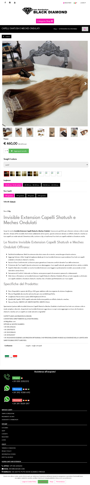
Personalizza (60, 482)
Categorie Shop (44, 21)
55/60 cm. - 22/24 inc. (51, 185)
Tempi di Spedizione (8, 413)
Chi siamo (5, 427)
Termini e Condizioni (9, 448)
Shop (55, 28)
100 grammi (20, 195)
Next (85, 83)
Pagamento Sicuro (8, 416)
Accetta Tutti (43, 482)
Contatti (5, 434)
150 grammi (9, 195)
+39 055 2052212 (15, 465)
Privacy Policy (6, 451)
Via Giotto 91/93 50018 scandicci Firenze (28, 471)
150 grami (31, 195)
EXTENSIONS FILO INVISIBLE (68, 28)
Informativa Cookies (9, 454)
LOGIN (4, 440)
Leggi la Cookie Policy (29, 482)
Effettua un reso (7, 457)
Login (83, 3)
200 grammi (42, 195)
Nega (51, 482)
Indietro (7, 36)
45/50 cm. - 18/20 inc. (31, 185)
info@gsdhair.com (17, 468)
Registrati (67, 3)
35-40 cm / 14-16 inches (13, 185)
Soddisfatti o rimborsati (10, 419)
